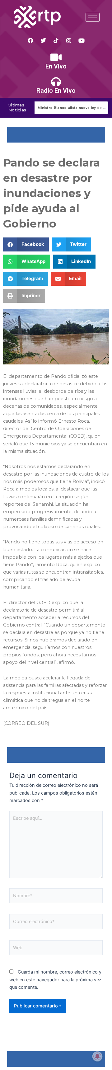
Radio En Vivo (56, 90)
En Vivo (56, 66)
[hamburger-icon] (93, 17)
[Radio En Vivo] (56, 82)
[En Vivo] (56, 57)
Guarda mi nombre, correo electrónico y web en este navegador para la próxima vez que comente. (55, 979)
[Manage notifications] (97, 1056)
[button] (26, 244)
